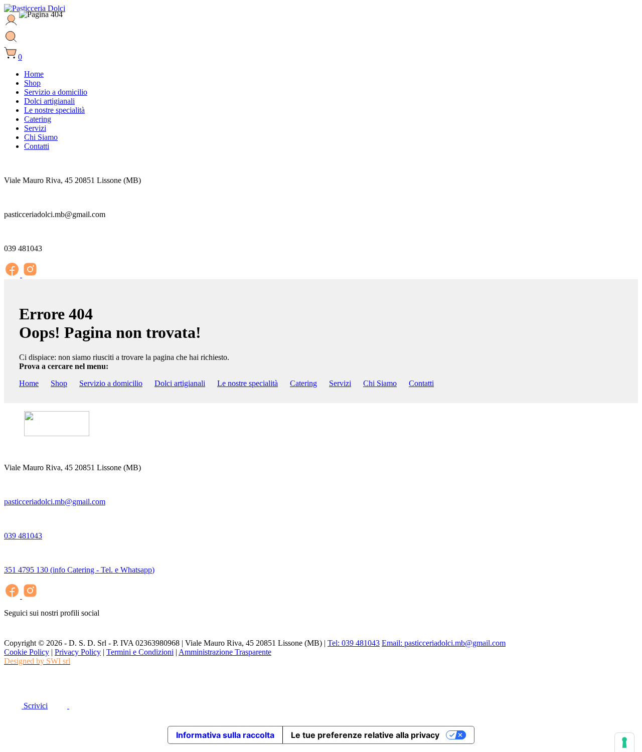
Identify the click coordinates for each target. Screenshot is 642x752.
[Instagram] (30, 274)
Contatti (421, 383)
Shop (59, 383)
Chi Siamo (380, 383)
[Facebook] (13, 274)
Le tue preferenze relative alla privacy (365, 735)
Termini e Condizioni (140, 652)
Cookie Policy (26, 652)
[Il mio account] (11, 25)
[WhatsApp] (11, 686)
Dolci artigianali (179, 383)
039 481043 (23, 535)
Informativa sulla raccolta (225, 735)
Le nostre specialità (247, 383)
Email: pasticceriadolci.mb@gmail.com (444, 643)
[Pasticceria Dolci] (34, 8)
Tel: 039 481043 (354, 643)
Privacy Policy (78, 652)
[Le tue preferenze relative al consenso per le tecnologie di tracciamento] (624, 742)
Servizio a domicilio (110, 383)
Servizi (340, 383)
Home (29, 383)
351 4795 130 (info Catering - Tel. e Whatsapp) (79, 570)
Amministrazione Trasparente (225, 652)
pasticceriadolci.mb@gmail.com (54, 501)
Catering (303, 383)
